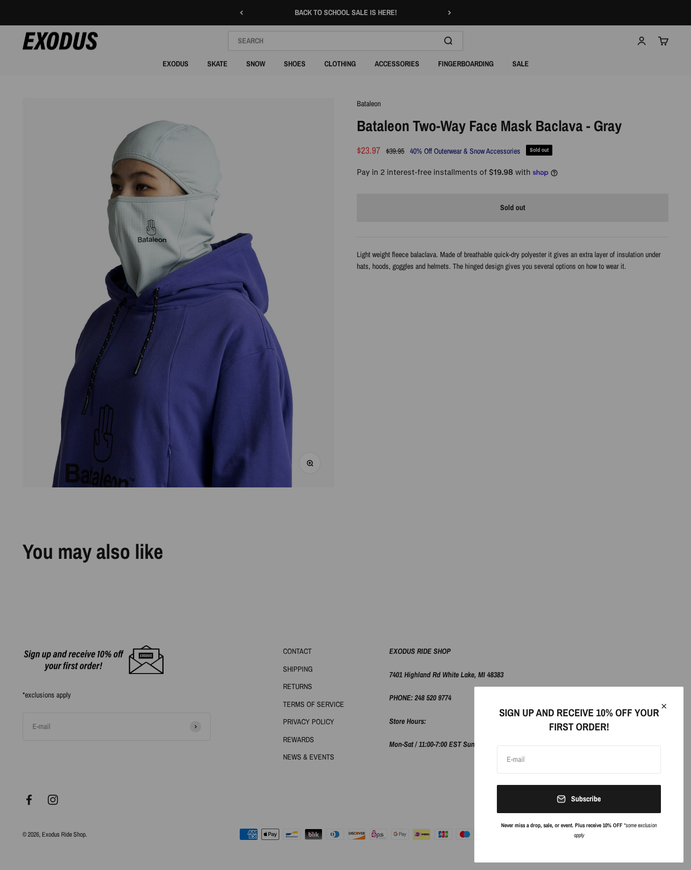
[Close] (664, 706)
